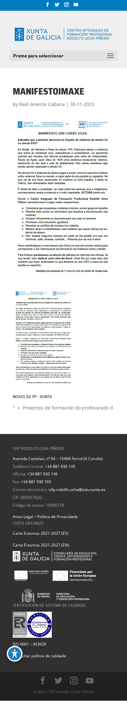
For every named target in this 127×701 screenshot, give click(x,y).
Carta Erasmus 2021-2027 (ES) (40, 533)
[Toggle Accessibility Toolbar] (14, 654)
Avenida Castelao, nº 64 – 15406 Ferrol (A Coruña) (58, 458)
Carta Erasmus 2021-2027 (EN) (41, 545)
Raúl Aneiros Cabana (42, 104)
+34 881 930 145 (60, 466)
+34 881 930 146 (42, 474)
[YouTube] (76, 6)
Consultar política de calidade (39, 656)
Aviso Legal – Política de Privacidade (45, 516)
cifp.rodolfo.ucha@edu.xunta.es (77, 489)
